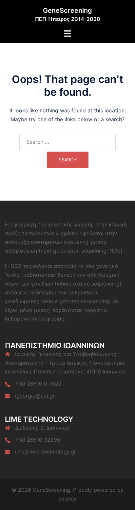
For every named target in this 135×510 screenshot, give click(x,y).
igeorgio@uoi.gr (35, 395)
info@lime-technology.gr (45, 451)
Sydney (67, 498)
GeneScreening (67, 10)
